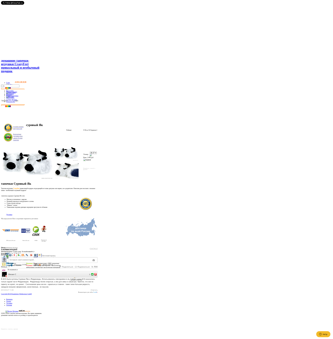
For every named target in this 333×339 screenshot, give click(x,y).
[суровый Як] (66, 152)
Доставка (9, 303)
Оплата (8, 301)
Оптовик (9, 305)
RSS (95, 266)
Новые (4, 266)
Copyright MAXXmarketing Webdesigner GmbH (16, 294)
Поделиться (67, 266)
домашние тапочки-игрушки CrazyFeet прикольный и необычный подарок (20, 66)
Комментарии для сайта (88, 292)
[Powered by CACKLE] (94, 249)
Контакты (9, 299)
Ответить (94, 290)
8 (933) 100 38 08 (20, 82)
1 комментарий (9, 249)
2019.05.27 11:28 (7, 290)
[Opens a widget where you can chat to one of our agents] (323, 334)
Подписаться (83, 266)
